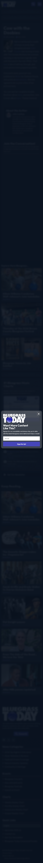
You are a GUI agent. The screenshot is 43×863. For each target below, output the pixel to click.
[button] (39, 414)
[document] (21, 431)
